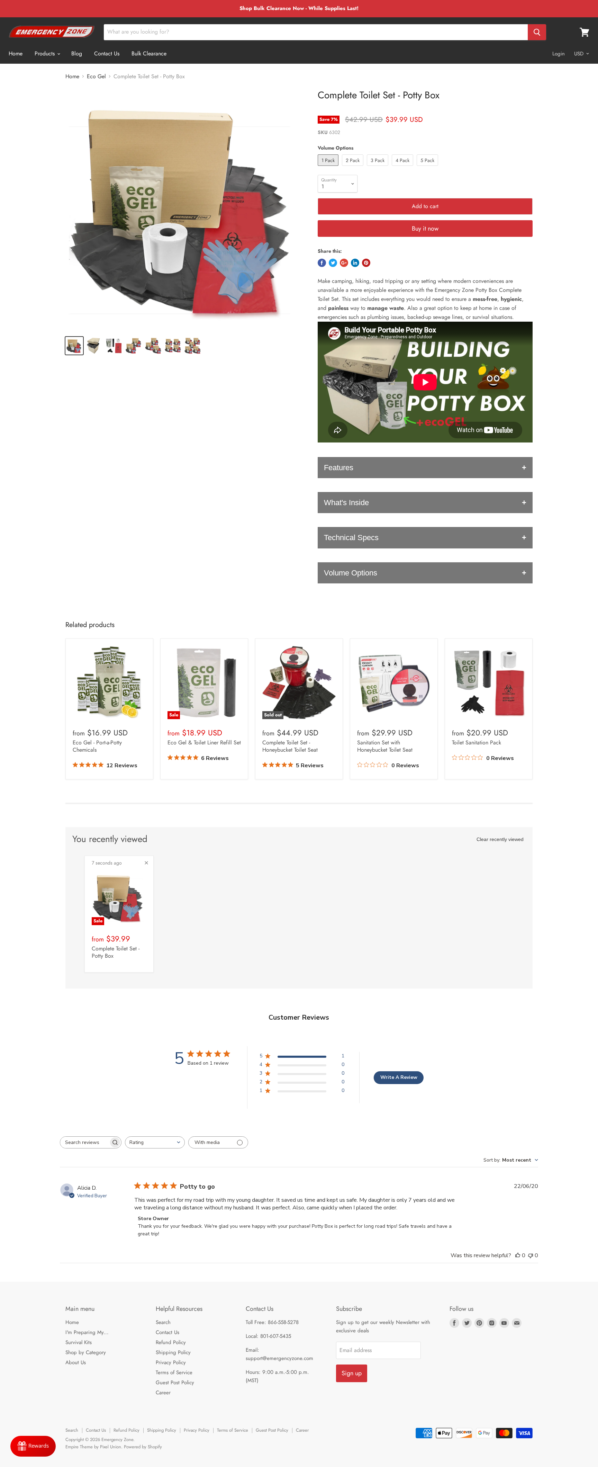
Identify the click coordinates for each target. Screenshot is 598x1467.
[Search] (537, 32)
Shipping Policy (173, 1352)
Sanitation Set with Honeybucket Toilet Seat (385, 746)
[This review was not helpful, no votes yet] (530, 1255)
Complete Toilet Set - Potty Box (115, 952)
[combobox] (155, 1142)
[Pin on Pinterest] (366, 263)
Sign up (352, 1373)
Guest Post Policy (175, 1382)
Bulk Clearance (149, 53)
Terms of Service (174, 1372)
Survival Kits (78, 1342)
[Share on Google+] (344, 263)
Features (338, 467)
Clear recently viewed (500, 839)
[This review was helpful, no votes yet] (517, 1255)
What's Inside (346, 502)
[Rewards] (33, 1446)
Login (558, 53)
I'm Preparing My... (87, 1332)
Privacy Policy (171, 1362)
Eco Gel (96, 76)
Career (163, 1392)
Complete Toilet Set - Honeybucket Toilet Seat (290, 746)
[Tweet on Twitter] (333, 263)
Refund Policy (171, 1342)
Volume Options (350, 573)
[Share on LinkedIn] (355, 263)
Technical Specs (351, 537)
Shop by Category (85, 1352)
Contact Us (106, 53)
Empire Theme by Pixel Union (93, 1446)
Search (163, 1322)
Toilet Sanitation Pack (476, 742)
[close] (146, 862)
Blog (76, 53)
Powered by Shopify (143, 1446)
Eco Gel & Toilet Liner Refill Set (204, 742)
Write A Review (398, 1077)
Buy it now (425, 228)
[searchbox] (84, 1142)
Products (45, 53)
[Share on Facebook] (322, 263)
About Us (75, 1362)
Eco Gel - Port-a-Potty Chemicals (97, 746)
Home (15, 53)
